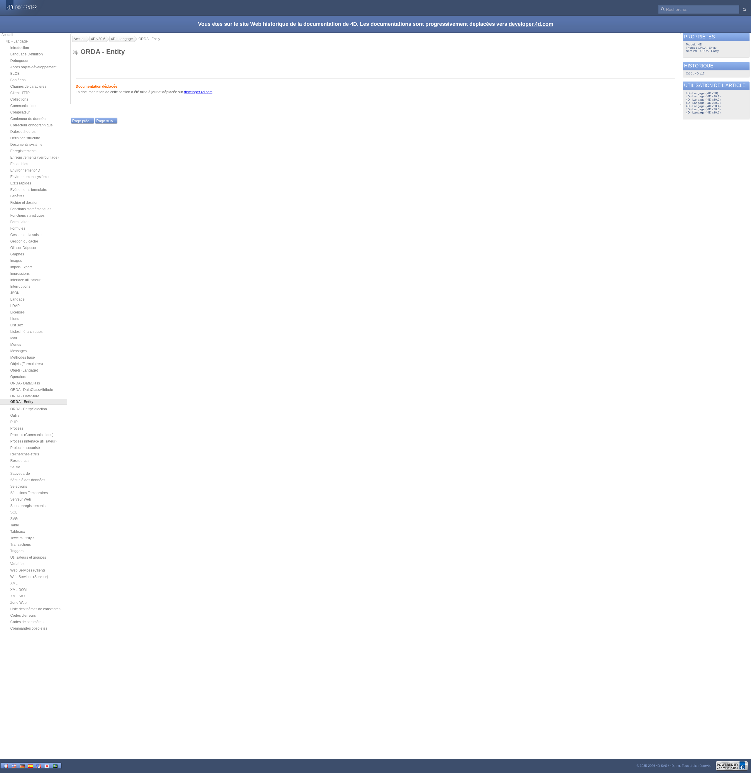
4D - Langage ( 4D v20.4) (703, 106)
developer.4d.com (531, 24)
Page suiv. (105, 120)
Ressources (19, 461)
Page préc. (81, 120)
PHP (14, 422)
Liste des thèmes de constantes (35, 609)
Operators (18, 377)
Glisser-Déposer (23, 248)
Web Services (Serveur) (29, 577)
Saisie (15, 467)
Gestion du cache (24, 241)
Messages (18, 351)
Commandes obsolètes (28, 628)
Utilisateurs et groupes (28, 557)
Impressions (20, 274)
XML (14, 583)
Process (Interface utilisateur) (33, 441)
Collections (19, 99)
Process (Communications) (31, 435)
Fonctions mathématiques (30, 209)
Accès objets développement (33, 67)
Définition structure (25, 138)
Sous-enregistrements (27, 506)
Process (16, 428)
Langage (17, 299)
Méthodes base (22, 357)
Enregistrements (23, 151)
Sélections (18, 486)
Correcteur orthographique (31, 125)
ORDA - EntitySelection (28, 409)
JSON (15, 293)
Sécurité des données (27, 480)
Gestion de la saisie (26, 235)
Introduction (19, 48)
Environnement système (29, 177)
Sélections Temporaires (29, 493)
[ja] (47, 765)
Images (16, 261)
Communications (23, 106)
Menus (15, 345)
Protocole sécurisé (25, 448)
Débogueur (19, 61)
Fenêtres (17, 196)
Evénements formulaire (28, 190)
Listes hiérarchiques (26, 332)
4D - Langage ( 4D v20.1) (703, 96)
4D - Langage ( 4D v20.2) (703, 99)
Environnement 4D (25, 170)
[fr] (6, 765)
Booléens (18, 80)
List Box (16, 325)
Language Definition (26, 54)
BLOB (15, 74)
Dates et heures (22, 132)
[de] (22, 765)
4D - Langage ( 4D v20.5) (703, 109)
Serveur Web (20, 499)
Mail (13, 338)
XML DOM (18, 590)
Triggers (16, 551)
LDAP (15, 306)
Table (14, 525)
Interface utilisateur (25, 280)
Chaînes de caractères (28, 86)
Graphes (17, 254)
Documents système (26, 145)
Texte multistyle (22, 538)
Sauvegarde (20, 474)
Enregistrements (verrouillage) (34, 157)
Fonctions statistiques (27, 215)
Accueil (7, 35)
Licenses (17, 312)
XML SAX (18, 596)
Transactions (20, 545)
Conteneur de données (28, 119)
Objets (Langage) (24, 370)
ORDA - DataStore (24, 396)
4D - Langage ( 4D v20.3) (703, 102)
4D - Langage (17, 41)
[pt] (55, 765)
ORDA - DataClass (25, 383)
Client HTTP (20, 93)
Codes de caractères (26, 622)
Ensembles (19, 164)
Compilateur (20, 112)
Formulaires (19, 222)
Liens (14, 319)
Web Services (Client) (27, 570)
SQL (13, 512)
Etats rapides (20, 183)
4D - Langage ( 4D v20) (702, 93)
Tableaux (17, 532)
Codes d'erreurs (23, 615)
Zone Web (18, 603)
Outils (14, 415)
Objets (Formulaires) (26, 364)
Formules (17, 228)
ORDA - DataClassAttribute (31, 390)
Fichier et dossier (24, 203)
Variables (17, 564)
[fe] (38, 765)
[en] (14, 765)
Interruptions (20, 286)
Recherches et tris (24, 454)
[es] (30, 765)
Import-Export (21, 267)
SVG (14, 519)
